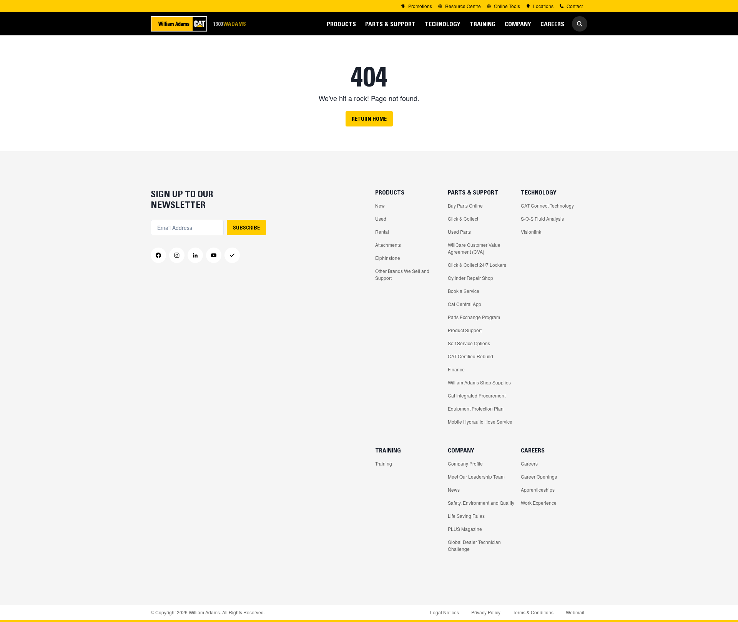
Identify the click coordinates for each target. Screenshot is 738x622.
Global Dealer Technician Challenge (474, 545)
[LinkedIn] (195, 255)
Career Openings (539, 476)
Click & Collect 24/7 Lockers (477, 264)
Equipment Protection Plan (476, 408)
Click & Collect (463, 218)
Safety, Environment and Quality (481, 502)
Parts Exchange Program (474, 317)
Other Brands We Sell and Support (402, 274)
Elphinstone (387, 257)
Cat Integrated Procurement (476, 395)
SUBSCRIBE (246, 227)
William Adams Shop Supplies (479, 382)
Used (380, 218)
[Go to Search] (579, 24)
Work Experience (539, 502)
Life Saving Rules (466, 515)
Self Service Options (469, 343)
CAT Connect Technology (547, 205)
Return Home (369, 118)
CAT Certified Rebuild (470, 356)
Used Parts (459, 231)
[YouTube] (213, 255)
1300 (229, 23)
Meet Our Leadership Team (476, 476)
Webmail (575, 612)
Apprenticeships (538, 489)
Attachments (388, 244)
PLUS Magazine (465, 529)
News (454, 489)
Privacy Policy (485, 612)
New (380, 205)
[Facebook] (158, 255)
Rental (382, 231)
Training (383, 463)
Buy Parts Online (465, 205)
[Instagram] (176, 255)
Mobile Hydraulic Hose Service (480, 421)
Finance (456, 369)
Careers (529, 463)
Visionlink (531, 231)
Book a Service (463, 291)
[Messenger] (232, 255)
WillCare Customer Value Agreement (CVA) (474, 248)
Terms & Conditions (533, 612)
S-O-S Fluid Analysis (542, 218)
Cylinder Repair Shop (470, 277)
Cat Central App (464, 304)
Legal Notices (444, 612)
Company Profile (465, 463)
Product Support (465, 330)
